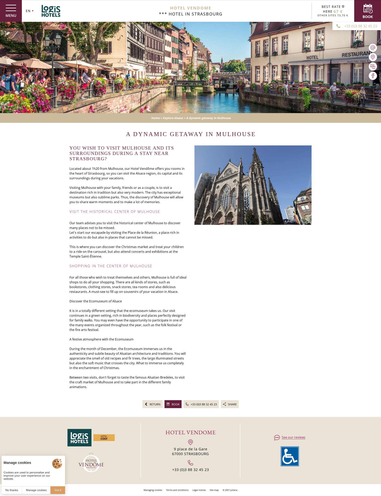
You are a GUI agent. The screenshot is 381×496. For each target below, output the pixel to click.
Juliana (233, 489)
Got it (58, 490)
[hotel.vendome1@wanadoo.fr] (373, 48)
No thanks (11, 490)
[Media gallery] (373, 66)
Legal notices (199, 489)
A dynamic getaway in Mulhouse (208, 118)
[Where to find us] (373, 57)
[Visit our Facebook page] (373, 76)
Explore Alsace (173, 118)
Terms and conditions (177, 489)
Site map (214, 489)
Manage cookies (36, 490)
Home (155, 118)
